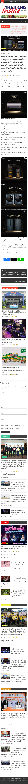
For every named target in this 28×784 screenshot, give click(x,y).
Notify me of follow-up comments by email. (13, 423)
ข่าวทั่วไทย (3, 46)
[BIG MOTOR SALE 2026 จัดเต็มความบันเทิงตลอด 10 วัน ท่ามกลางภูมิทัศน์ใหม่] (14, 533)
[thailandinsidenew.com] (2, 21)
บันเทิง (3, 541)
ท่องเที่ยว (4, 455)
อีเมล (2, 412)
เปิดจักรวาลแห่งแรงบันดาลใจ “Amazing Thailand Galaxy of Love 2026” (18, 510)
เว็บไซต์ (2, 417)
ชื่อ (2, 406)
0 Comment (17, 73)
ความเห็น (3, 390)
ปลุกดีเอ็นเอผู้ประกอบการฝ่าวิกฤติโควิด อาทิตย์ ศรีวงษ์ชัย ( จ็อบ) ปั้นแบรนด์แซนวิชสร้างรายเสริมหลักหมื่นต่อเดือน (13, 339)
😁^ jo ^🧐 (14, 315)
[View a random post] (25, 21)
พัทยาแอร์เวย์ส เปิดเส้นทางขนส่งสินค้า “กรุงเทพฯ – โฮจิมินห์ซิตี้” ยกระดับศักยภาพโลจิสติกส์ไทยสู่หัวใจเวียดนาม (14, 311)
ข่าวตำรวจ (4, 707)
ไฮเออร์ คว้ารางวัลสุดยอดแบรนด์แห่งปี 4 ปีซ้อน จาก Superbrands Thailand (15, 278)
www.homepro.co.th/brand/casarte (16, 240)
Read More (4, 475)
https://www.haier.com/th (7, 253)
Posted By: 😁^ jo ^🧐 (6, 73)
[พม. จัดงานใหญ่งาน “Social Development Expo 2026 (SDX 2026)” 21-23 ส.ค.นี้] (5, 648)
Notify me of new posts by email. (10, 426)
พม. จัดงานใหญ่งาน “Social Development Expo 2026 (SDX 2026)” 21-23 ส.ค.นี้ (18, 649)
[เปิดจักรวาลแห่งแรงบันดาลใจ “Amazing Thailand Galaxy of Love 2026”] (5, 509)
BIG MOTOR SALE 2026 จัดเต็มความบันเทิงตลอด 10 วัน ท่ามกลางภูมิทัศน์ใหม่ (13, 546)
